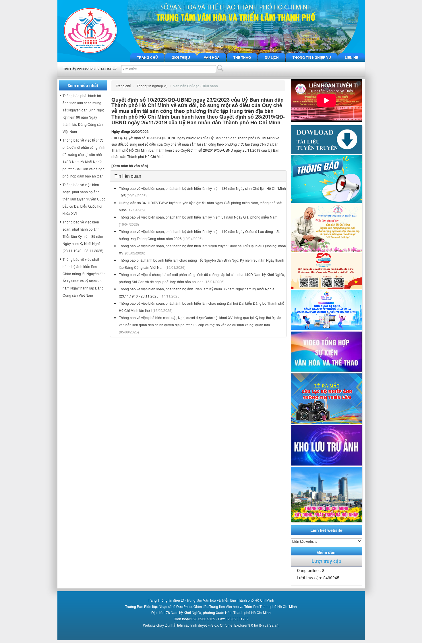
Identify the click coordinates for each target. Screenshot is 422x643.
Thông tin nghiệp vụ (312, 57)
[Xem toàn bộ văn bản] (129, 165)
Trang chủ (147, 57)
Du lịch (272, 57)
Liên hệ (351, 57)
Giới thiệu (181, 57)
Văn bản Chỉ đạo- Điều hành (195, 85)
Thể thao (242, 57)
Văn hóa (212, 57)
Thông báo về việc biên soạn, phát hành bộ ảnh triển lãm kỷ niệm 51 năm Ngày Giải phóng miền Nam (198, 217)
